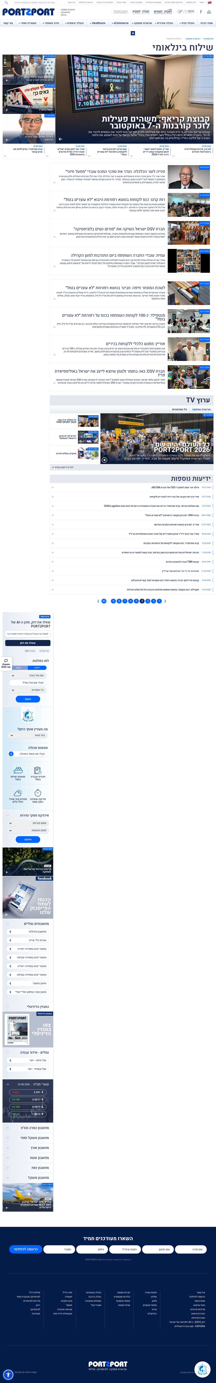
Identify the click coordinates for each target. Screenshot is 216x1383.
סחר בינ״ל (67, 1292)
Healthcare (98, 23)
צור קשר (8, 23)
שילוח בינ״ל (34, 1292)
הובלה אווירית (165, 23)
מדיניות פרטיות (197, 1309)
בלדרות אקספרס (122, 1297)
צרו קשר (71, 2)
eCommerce (121, 23)
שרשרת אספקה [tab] (201, 409)
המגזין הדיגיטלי (38, 1006)
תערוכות (36, 1313)
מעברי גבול (96, 1305)
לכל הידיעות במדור (64, 467)
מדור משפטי (52, 23)
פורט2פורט (208, 38)
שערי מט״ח (121, 2)
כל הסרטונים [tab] (179, 409)
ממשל (69, 1305)
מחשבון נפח (40, 1168)
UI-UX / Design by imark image (22, 1372)
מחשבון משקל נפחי (35, 1138)
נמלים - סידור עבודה (34, 1052)
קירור (154, 1309)
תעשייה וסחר (28, 23)
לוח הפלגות (191, 2)
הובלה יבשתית (75, 23)
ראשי (201, 2)
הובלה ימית (188, 23)
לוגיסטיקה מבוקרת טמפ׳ (28, 1297)
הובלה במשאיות (93, 1292)
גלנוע (154, 1301)
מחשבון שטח (39, 1158)
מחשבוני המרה (136, 2)
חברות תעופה (123, 1292)
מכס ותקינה (66, 1301)
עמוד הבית (207, 23)
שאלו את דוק (28, 643)
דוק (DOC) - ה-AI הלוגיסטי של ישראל (187, 1322)
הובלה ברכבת (95, 1297)
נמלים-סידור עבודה (104, 2)
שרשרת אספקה (143, 23)
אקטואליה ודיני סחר (62, 1313)
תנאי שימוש (199, 1305)
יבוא (18, 668)
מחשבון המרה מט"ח (35, 1128)
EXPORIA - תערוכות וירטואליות (189, 1326)
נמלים (154, 1297)
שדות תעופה (124, 1305)
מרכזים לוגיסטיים (31, 1301)
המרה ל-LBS (30, 650)
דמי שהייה (44, 650)
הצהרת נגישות (198, 1313)
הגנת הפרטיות (198, 1318)
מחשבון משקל (38, 1177)
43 (103, 601)
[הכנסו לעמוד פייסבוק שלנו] (28, 897)
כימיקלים (152, 1313)
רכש (38, 1305)
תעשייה (68, 1297)
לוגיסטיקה (35, 1309)
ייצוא (37, 668)
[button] (133, 33)
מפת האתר (199, 1301)
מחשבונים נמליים (153, 2)
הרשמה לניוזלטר (86, 2)
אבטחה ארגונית (64, 1309)
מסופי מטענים (150, 1305)
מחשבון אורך (40, 1148)
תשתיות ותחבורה (93, 1301)
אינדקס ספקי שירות (174, 2)
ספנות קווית (151, 1292)
